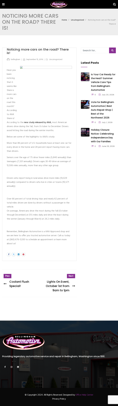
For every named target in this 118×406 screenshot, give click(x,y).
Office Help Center (84, 395)
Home (64, 20)
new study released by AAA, (38, 122)
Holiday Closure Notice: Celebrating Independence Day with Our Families (102, 135)
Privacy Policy (59, 399)
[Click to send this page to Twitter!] (14, 254)
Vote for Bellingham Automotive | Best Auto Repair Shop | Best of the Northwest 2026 (102, 109)
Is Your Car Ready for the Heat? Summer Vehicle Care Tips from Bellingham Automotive (103, 82)
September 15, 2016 (34, 59)
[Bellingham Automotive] (59, 5)
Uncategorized (77, 20)
